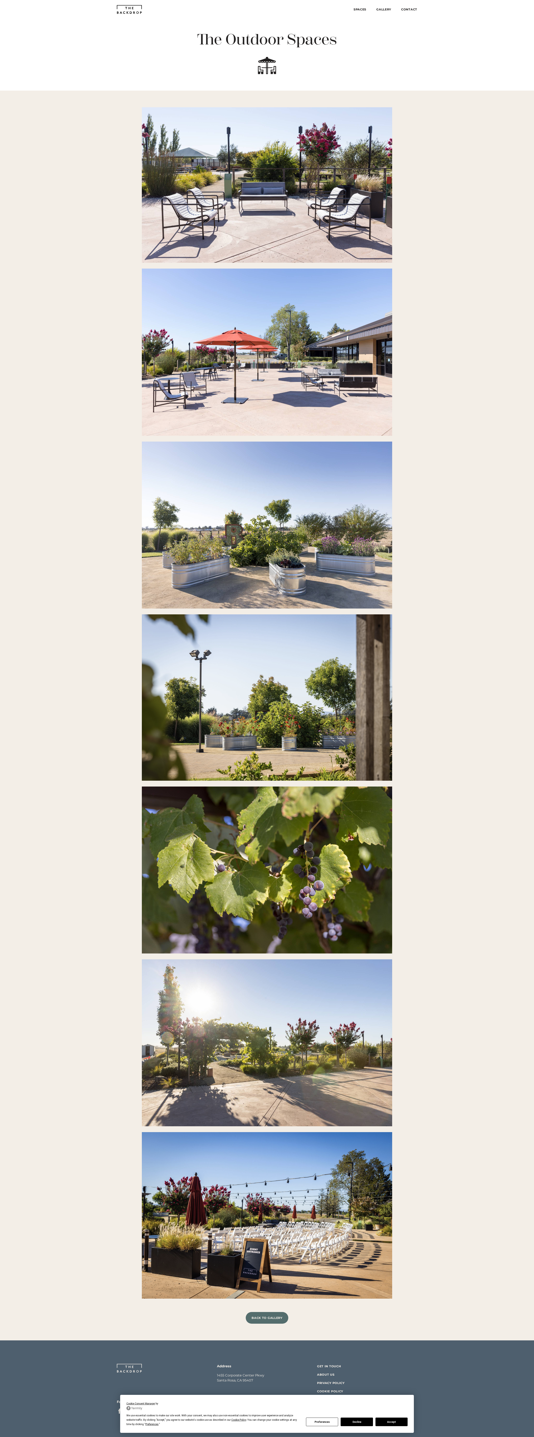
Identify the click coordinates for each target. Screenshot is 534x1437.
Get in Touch (329, 1366)
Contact (409, 9)
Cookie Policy (330, 1391)
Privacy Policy (331, 1383)
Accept (391, 1422)
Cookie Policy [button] (238, 1419)
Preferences (322, 1422)
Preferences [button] (152, 1424)
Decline (357, 1422)
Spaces (360, 9)
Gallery (383, 9)
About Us (326, 1374)
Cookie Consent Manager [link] (140, 1403)
